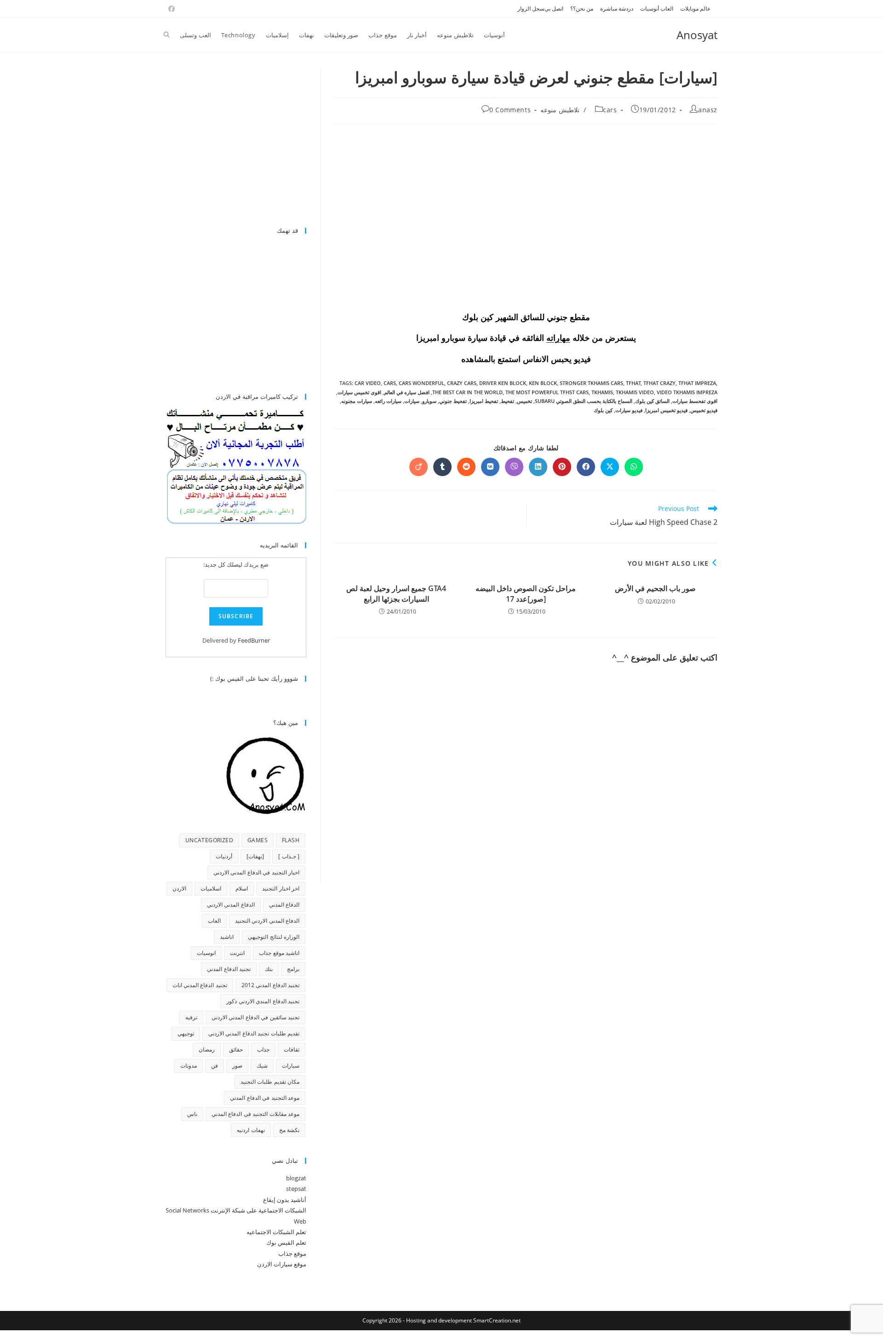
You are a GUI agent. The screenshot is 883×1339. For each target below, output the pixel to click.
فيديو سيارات (628, 410)
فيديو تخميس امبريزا (666, 410)
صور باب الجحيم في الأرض (655, 588)
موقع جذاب (292, 1253)
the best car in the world (467, 392)
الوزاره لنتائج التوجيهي (273, 937)
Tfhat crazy (659, 382)
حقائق (236, 1049)
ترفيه (191, 1017)
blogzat (296, 1178)
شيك (262, 1065)
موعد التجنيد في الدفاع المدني (264, 1098)
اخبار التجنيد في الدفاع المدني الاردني (256, 872)
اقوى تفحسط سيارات (694, 400)
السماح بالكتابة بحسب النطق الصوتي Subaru (583, 400)
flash (290, 840)
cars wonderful (421, 382)
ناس (192, 1114)
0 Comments (510, 109)
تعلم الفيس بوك (286, 1242)
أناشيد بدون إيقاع (284, 1199)
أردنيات (224, 856)
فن (214, 1065)
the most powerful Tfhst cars (547, 392)
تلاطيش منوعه (559, 109)
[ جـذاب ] (288, 856)
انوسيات (206, 953)
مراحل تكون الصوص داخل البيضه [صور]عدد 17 (526, 593)
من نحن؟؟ (581, 8)
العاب (214, 921)
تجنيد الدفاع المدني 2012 (270, 985)
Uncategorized (209, 840)
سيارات (411, 400)
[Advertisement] (229, 141)
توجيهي (186, 1033)
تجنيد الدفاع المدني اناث (199, 985)
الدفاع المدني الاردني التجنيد (267, 921)
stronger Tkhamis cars (591, 382)
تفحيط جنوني (453, 400)
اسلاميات (211, 888)
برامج (293, 969)
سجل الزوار (531, 8)
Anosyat (697, 34)
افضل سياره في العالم (407, 392)
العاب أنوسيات (656, 8)
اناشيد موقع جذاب (279, 953)
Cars (390, 382)
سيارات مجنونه (356, 400)
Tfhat (633, 382)
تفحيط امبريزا (484, 400)
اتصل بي (554, 8)
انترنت (237, 953)
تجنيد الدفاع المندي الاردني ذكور (262, 1001)
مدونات (188, 1065)
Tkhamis (602, 392)
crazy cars (461, 382)
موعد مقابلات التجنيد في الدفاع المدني (255, 1114)
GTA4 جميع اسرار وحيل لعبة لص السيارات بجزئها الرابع (396, 593)
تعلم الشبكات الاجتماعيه (276, 1232)
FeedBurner (254, 640)
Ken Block (543, 382)
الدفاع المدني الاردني (231, 904)
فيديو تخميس (703, 410)
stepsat (296, 1188)
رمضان (207, 1049)
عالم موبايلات (695, 8)
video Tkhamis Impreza (687, 392)
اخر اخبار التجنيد (280, 888)
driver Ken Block (502, 382)
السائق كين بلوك (652, 400)
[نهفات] (255, 856)
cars (610, 109)
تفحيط (507, 400)
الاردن (179, 888)
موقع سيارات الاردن (281, 1264)
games (257, 840)
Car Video (368, 382)
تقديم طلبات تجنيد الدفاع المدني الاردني (253, 1033)
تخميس (524, 400)
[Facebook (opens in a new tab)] (170, 8)
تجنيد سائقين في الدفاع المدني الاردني (255, 1017)
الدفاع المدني (284, 904)
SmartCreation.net (497, 1320)
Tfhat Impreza (697, 382)
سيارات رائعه (388, 400)
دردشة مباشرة (616, 8)
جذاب (263, 1049)
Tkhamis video (635, 392)
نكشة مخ (289, 1130)
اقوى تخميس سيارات (359, 392)
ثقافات (291, 1049)
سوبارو (429, 400)
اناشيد (227, 937)
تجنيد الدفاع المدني (229, 969)
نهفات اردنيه (250, 1130)
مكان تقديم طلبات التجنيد (270, 1082)
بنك (269, 969)
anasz (707, 109)
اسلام (241, 888)
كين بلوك (603, 410)
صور (237, 1065)
